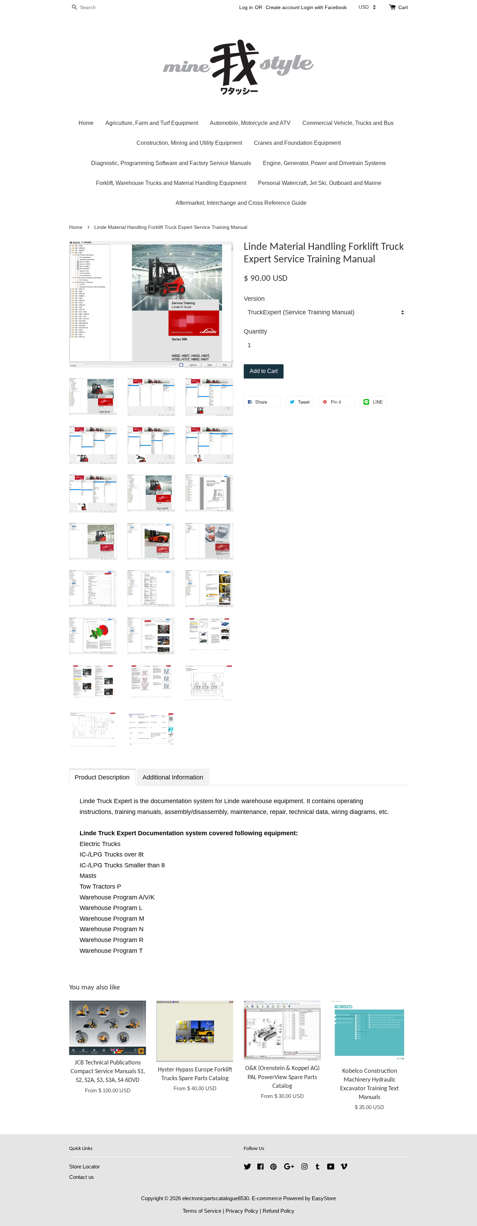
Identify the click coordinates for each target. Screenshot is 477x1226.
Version (254, 298)
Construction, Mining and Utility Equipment (189, 143)
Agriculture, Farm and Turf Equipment (151, 123)
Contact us (81, 1177)
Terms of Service (202, 1211)
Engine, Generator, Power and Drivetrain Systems (324, 163)
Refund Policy (278, 1211)
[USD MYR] (367, 7)
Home (86, 123)
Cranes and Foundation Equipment (297, 143)
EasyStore (324, 1198)
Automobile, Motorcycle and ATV (250, 123)
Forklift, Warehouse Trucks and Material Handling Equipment (171, 183)
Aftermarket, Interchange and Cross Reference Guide (241, 203)
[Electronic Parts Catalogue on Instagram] (304, 1168)
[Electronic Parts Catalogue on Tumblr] (318, 1168)
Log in (246, 7)
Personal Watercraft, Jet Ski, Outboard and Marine (319, 183)
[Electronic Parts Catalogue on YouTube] (331, 1168)
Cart (403, 7)
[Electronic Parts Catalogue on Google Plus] (288, 1168)
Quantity (255, 331)
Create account (283, 7)
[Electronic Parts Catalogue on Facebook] (260, 1168)
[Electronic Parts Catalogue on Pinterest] (273, 1168)
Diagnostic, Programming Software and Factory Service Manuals (171, 163)
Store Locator (84, 1166)
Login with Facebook (324, 7)
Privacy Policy (242, 1211)
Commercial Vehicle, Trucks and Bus (348, 123)
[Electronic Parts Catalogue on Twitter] (247, 1168)
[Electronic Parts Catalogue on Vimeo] (344, 1168)
